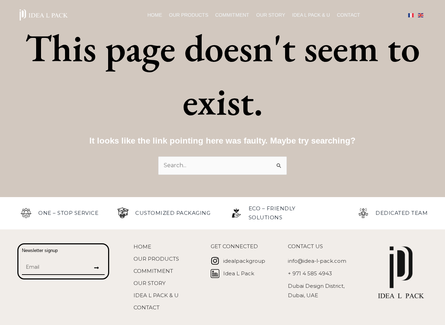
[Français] (413, 14)
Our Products (188, 15)
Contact (348, 15)
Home (154, 15)
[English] (423, 14)
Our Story (270, 15)
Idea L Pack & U (311, 15)
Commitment (232, 15)
